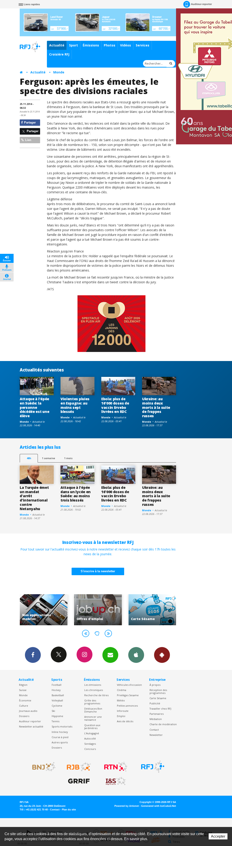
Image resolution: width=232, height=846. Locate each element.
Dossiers (24, 716)
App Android (162, 655)
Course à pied (60, 737)
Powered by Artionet (126, 806)
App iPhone (136, 655)
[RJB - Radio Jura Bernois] (79, 766)
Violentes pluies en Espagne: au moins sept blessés (74, 405)
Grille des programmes (92, 702)
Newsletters (110, 655)
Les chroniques (93, 689)
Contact (154, 729)
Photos (109, 45)
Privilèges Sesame (128, 695)
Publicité (155, 703)
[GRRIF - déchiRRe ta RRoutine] (79, 781)
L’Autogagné (91, 733)
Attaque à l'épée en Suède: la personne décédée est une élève (34, 407)
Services (142, 45)
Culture (23, 705)
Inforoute (122, 710)
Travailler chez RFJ (160, 708)
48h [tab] (29, 458)
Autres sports (60, 742)
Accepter (218, 836)
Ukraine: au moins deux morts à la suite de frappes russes (156, 407)
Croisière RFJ (59, 54)
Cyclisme (57, 705)
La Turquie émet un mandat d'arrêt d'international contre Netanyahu (34, 498)
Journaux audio (28, 710)
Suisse (23, 689)
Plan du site (69, 809)
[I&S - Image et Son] (116, 781)
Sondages (90, 743)
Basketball (58, 695)
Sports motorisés (62, 726)
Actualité (56, 45)
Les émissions (92, 684)
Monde (58, 72)
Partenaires (157, 713)
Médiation (156, 719)
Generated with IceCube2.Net (158, 806)
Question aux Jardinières (92, 727)
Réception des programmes (158, 691)
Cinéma (121, 689)
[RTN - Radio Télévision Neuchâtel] (116, 766)
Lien (27, 140)
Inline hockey (60, 731)
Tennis (55, 721)
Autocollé (90, 738)
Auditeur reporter (30, 721)
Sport (73, 45)
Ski (53, 710)
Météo (121, 700)
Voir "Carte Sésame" (151, 609)
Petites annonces (127, 705)
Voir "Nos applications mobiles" (42, 609)
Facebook (33, 655)
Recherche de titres (96, 695)
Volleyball (57, 700)
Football (56, 684)
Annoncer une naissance (93, 718)
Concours (90, 748)
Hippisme (57, 716)
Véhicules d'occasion (129, 684)
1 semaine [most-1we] (48, 458)
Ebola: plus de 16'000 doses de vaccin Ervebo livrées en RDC (115, 405)
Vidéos (125, 45)
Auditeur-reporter (201, 4)
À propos (155, 684)
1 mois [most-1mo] (68, 458)
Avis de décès (125, 721)
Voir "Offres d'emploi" (97, 609)
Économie (25, 700)
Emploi (121, 716)
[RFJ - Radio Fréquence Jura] (153, 766)
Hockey (56, 689)
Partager (29, 122)
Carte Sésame (158, 698)
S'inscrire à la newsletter (98, 571)
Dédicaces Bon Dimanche (93, 710)
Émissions (91, 45)
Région (23, 684)
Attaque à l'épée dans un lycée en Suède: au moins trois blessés (75, 494)
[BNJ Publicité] (42, 766)
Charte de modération (163, 724)
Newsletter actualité (31, 726)
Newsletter (156, 734)
